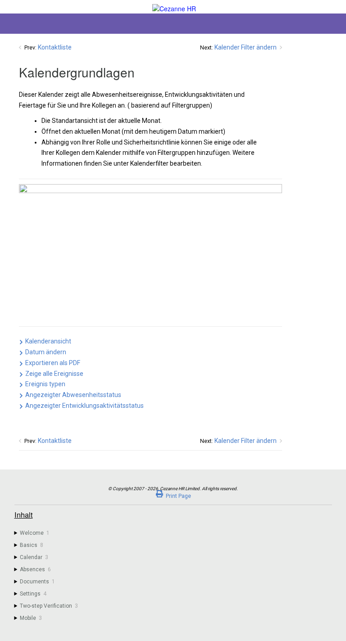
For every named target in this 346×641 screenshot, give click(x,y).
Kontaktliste (55, 47)
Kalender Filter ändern (245, 47)
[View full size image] (150, 253)
